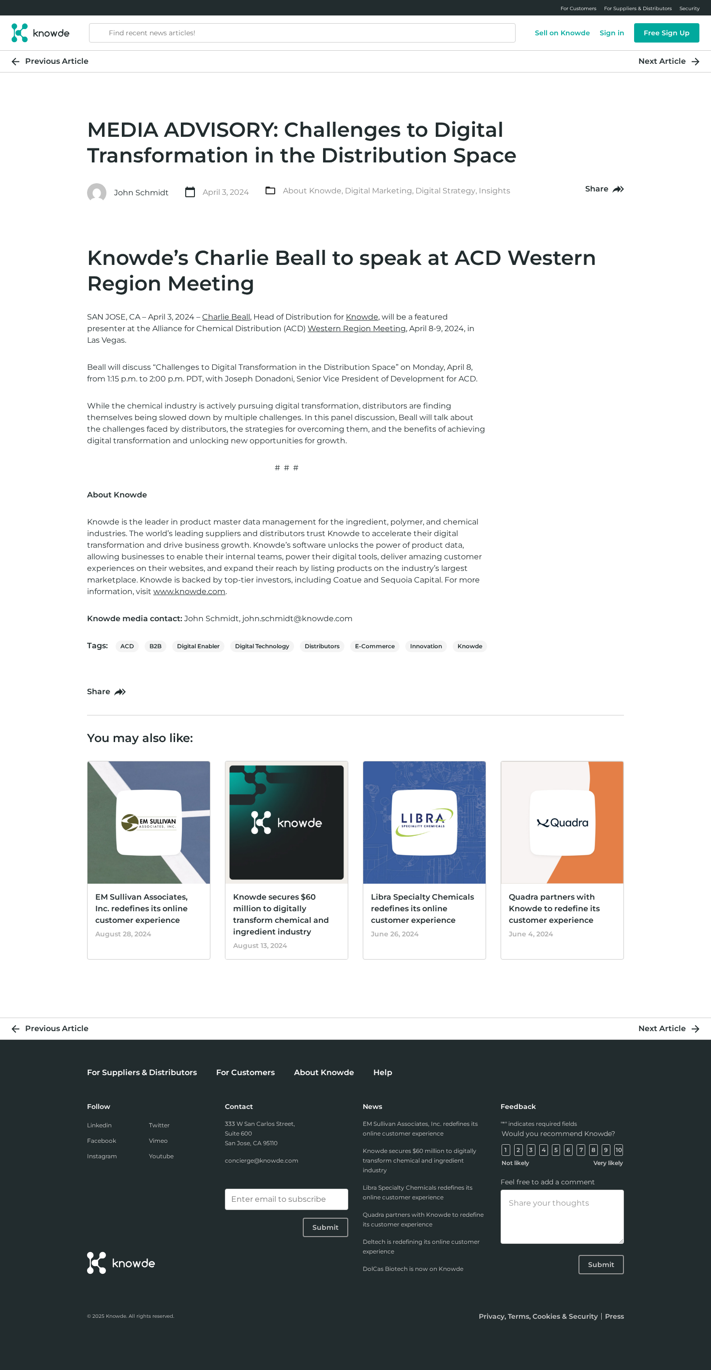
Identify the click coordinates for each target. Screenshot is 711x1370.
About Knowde (312, 190)
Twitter (159, 1125)
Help (382, 1072)
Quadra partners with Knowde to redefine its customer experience (554, 908)
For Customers (245, 1072)
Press (614, 1316)
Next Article (662, 61)
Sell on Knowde (562, 33)
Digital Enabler (198, 646)
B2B (155, 646)
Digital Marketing (378, 190)
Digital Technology (262, 646)
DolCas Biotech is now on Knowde (413, 1268)
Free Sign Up (667, 33)
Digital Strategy (445, 190)
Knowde (470, 646)
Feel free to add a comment (548, 1182)
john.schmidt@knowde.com (297, 618)
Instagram (102, 1156)
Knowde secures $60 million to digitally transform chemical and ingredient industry (419, 1160)
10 (619, 1149)
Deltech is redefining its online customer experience (421, 1246)
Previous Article (57, 61)
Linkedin (99, 1125)
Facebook (101, 1140)
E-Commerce (375, 646)
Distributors (322, 646)
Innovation (426, 646)
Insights (494, 190)
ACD (127, 646)
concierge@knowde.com (261, 1160)
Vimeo (158, 1140)
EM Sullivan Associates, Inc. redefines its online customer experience (141, 908)
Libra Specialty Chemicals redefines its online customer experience (422, 908)
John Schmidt (141, 192)
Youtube (161, 1156)
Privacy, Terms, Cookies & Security (538, 1316)
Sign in (612, 33)
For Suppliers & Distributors (142, 1072)
